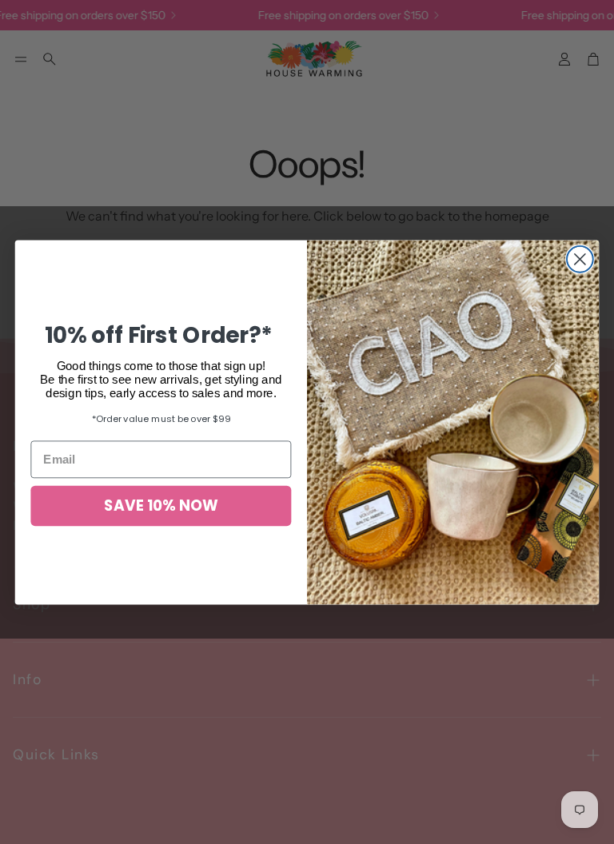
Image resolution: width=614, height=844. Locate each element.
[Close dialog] (580, 259)
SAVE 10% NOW (160, 506)
